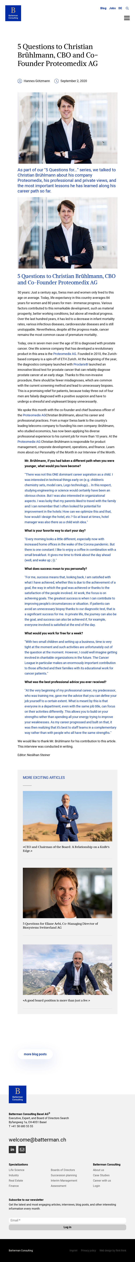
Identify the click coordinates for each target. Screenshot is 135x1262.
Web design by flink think (112, 1250)
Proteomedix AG (64, 354)
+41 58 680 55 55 (22, 1126)
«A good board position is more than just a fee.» (56, 1000)
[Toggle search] (127, 8)
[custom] (22, 1149)
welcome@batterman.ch (37, 1139)
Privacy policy (88, 1250)
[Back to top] (127, 1254)
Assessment (58, 1186)
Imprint (74, 1250)
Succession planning (64, 1175)
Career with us (102, 1180)
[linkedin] (12, 1149)
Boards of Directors (63, 1170)
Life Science (16, 1170)
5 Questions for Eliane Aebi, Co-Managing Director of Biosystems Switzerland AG (60, 925)
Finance (14, 1186)
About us (98, 1170)
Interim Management (64, 1180)
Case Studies (101, 1175)
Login (96, 1186)
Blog (103, 8)
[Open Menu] (127, 18)
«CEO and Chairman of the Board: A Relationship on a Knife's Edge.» (66, 849)
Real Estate (16, 1180)
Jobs (112, 8)
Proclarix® (80, 364)
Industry (14, 1175)
